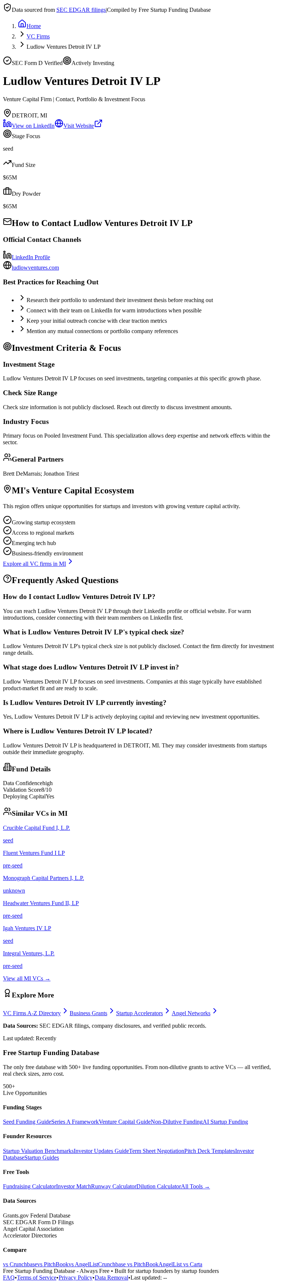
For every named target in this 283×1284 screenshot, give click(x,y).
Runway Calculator (113, 1186)
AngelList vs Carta (180, 1264)
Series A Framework (75, 1122)
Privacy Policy (75, 1277)
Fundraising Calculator (29, 1186)
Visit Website (78, 126)
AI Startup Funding (225, 1122)
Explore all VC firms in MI (34, 564)
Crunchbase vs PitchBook (128, 1264)
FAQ (9, 1277)
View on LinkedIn (33, 126)
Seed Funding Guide (27, 1122)
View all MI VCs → (26, 978)
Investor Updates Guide (101, 1151)
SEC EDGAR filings (81, 10)
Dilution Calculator (158, 1186)
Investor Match (73, 1186)
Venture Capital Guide (125, 1122)
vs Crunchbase (20, 1264)
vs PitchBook (53, 1264)
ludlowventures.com (35, 267)
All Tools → (195, 1186)
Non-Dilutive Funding (177, 1122)
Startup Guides (41, 1157)
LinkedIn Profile (31, 257)
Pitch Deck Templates (209, 1151)
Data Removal (111, 1277)
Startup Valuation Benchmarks (38, 1151)
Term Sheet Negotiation (156, 1151)
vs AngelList (83, 1264)
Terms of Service (36, 1277)
